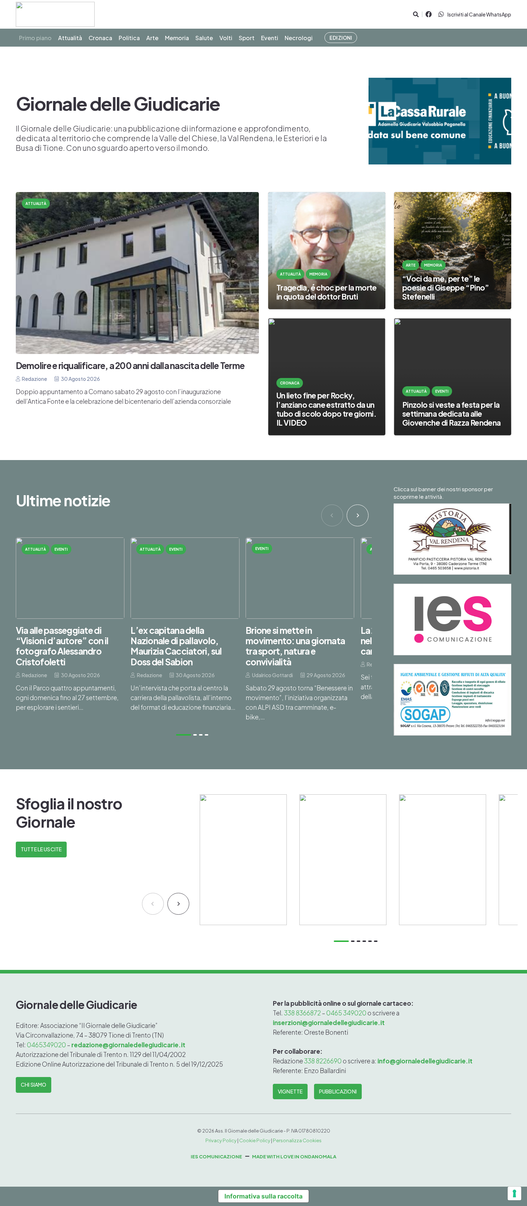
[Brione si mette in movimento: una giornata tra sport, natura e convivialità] (300, 629)
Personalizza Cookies (297, 1140)
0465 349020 (346, 1013)
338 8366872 (302, 1013)
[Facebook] (428, 14)
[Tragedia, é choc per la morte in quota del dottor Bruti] (326, 250)
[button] (415, 14)
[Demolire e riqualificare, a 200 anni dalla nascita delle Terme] (137, 299)
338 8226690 (323, 1061)
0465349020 (47, 1045)
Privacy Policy (221, 1140)
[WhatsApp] (441, 14)
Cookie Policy (254, 1140)
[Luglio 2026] (342, 859)
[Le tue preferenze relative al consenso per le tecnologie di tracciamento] (514, 1193)
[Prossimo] (358, 515)
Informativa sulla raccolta (263, 1196)
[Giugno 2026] (442, 859)
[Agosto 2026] (243, 859)
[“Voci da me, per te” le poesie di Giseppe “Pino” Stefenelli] (452, 250)
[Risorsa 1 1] (55, 14)
